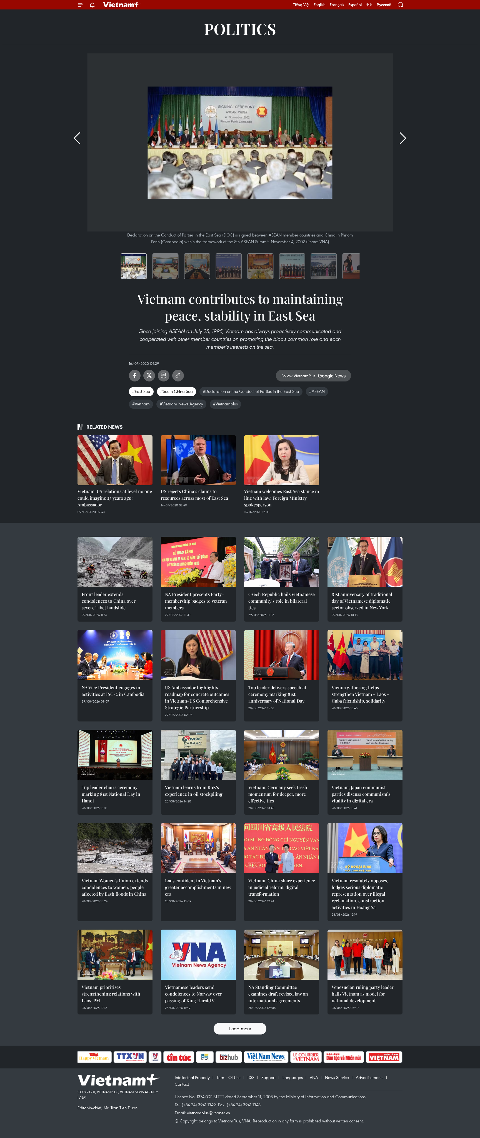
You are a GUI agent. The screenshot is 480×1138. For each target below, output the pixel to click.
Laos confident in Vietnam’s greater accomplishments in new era (198, 887)
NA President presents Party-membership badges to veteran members (196, 600)
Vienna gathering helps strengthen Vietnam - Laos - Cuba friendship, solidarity (360, 694)
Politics (240, 28)
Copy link (178, 375)
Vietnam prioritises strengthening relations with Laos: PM (111, 993)
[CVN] (306, 1057)
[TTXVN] (130, 1057)
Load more (240, 1028)
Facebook (135, 375)
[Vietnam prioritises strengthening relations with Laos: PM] (115, 955)
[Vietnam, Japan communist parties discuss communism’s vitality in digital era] (365, 755)
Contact (182, 1084)
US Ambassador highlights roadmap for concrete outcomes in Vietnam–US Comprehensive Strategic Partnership (197, 697)
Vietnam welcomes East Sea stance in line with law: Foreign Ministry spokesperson (281, 498)
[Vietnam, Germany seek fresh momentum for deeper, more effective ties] (281, 755)
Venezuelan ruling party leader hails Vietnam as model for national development (363, 993)
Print (163, 375)
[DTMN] (344, 1057)
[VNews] (154, 1057)
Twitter (149, 375)
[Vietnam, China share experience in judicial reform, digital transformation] (281, 848)
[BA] (384, 1057)
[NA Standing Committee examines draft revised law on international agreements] (281, 955)
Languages (292, 1077)
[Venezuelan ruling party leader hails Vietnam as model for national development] (365, 955)
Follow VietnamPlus (298, 375)
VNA (314, 1077)
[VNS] (266, 1057)
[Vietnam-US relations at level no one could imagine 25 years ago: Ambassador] (115, 460)
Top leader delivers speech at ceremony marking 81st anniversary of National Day (277, 694)
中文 (369, 5)
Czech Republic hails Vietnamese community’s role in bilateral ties (281, 600)
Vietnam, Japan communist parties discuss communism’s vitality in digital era (361, 794)
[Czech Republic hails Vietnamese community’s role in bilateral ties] (281, 562)
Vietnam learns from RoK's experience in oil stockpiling (193, 790)
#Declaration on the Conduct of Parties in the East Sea (251, 391)
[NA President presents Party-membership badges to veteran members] (198, 562)
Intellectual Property (192, 1077)
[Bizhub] (229, 1057)
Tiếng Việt (301, 4)
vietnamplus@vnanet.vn (208, 1112)
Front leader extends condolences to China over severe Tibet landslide (109, 600)
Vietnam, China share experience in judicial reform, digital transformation (281, 887)
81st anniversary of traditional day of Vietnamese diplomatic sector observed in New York (362, 600)
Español (355, 4)
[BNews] (205, 1057)
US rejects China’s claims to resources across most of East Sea (194, 494)
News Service (337, 1077)
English (320, 4)
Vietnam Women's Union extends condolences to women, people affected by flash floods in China (115, 887)
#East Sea (141, 391)
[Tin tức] (178, 1057)
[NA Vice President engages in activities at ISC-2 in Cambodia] (115, 655)
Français (337, 4)
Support (268, 1077)
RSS (251, 1077)
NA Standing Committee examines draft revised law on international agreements (278, 993)
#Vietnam (141, 404)
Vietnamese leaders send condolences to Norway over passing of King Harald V (193, 993)
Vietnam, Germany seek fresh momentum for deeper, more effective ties (277, 794)
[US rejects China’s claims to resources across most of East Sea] (198, 460)
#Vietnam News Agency (181, 404)
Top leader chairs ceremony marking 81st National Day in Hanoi (111, 794)
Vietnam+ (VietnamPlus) (121, 5)
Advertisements (369, 1077)
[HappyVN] (94, 1057)
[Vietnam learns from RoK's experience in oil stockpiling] (198, 755)
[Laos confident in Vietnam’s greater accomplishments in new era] (198, 848)
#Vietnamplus (225, 404)
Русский (384, 5)
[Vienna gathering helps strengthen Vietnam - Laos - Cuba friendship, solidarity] (365, 655)
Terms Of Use (229, 1077)
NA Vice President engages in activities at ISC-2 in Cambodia (113, 690)
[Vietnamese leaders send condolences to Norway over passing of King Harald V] (198, 955)
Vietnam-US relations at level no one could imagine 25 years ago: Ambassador (115, 498)
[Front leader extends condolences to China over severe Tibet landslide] (115, 562)
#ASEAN (317, 391)
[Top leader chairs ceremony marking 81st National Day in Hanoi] (115, 755)
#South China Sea (176, 391)
